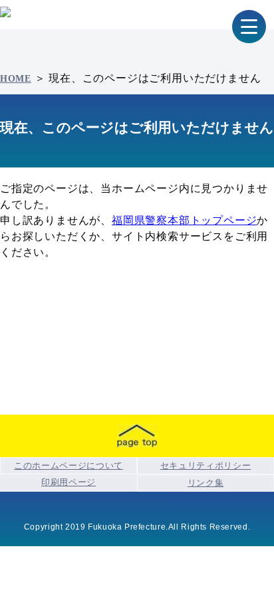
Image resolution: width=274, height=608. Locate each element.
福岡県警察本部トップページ (184, 220)
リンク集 (206, 483)
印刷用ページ (68, 482)
